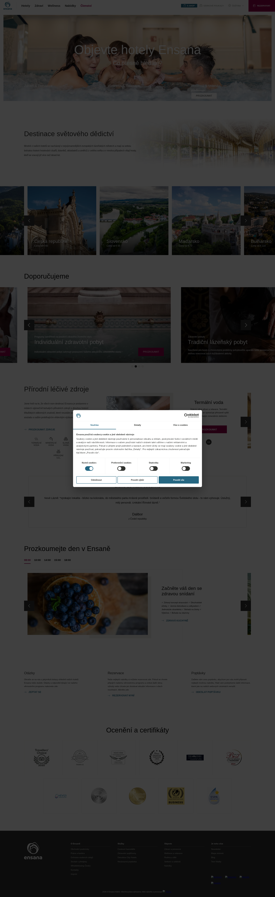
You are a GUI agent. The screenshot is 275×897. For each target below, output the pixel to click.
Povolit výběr (137, 480)
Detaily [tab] (137, 425)
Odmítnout (96, 480)
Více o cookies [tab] (180, 425)
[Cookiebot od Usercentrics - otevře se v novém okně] (186, 415)
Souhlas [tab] (94, 425)
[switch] (121, 468)
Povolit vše (178, 480)
